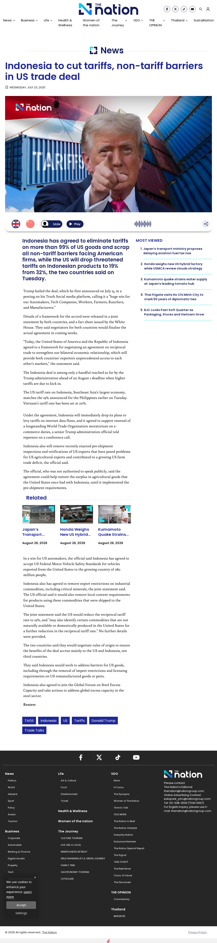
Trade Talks (34, 730)
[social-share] (167, 9)
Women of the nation (91, 22)
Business (28, 20)
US (65, 720)
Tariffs (79, 720)
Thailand (177, 20)
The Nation (49, 932)
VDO (136, 20)
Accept (21, 905)
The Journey (117, 22)
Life (46, 20)
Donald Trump (103, 720)
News (7, 20)
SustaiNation (204, 20)
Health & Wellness (65, 22)
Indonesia (48, 720)
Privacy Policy (197, 932)
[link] (38, 528)
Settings (21, 913)
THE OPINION (155, 22)
